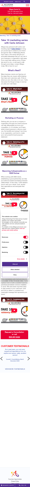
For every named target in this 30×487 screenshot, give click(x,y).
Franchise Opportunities (15, 479)
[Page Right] (28, 359)
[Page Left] (1, 359)
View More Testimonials (15, 369)
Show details (21, 259)
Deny (15, 274)
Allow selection (15, 269)
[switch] (25, 242)
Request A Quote (8, 1)
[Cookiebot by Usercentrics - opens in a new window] (21, 211)
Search (24, 1)
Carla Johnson (15, 49)
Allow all (15, 264)
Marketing (3, 35)
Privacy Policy (15, 481)
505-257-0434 (17, 13)
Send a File (18, 1)
